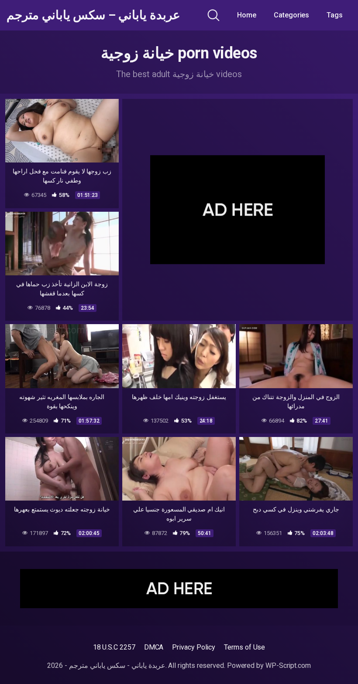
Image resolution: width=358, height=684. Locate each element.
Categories (291, 15)
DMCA (154, 647)
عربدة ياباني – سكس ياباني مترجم (93, 15)
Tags (335, 15)
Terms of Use (244, 647)
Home (246, 15)
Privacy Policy (193, 647)
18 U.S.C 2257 (114, 647)
